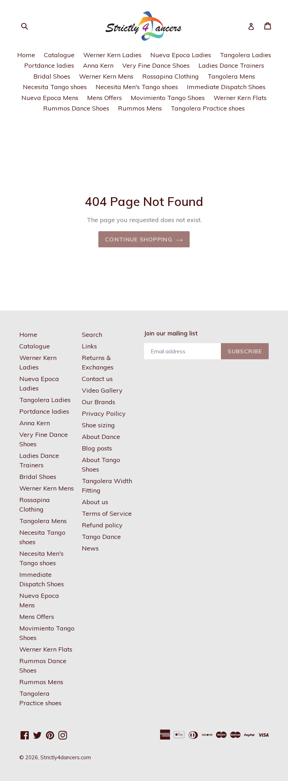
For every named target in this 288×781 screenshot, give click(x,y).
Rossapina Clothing (170, 76)
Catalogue (59, 55)
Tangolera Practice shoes (208, 108)
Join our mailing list (170, 333)
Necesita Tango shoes (55, 87)
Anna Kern (98, 65)
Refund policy (102, 525)
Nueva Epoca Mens (49, 98)
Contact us (97, 379)
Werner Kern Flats (240, 98)
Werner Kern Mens (106, 76)
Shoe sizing (98, 425)
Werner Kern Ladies (112, 55)
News (90, 548)
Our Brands (98, 402)
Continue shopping (138, 239)
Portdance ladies (49, 65)
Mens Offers (104, 98)
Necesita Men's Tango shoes (137, 87)
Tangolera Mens (231, 76)
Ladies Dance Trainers (231, 65)
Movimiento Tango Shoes (168, 98)
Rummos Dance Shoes (76, 108)
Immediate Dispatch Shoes (226, 87)
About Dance (101, 437)
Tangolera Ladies (245, 55)
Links (89, 346)
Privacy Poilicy (104, 413)
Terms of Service (107, 513)
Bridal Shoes (51, 76)
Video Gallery (102, 390)
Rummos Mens (140, 108)
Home (26, 55)
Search (92, 335)
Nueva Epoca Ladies (180, 55)
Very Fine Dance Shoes (156, 65)
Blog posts (97, 448)
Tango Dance (101, 537)
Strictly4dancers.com (65, 757)
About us (95, 502)
